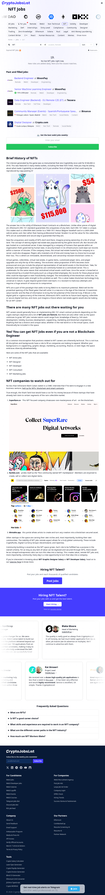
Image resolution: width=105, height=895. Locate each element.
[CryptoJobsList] (16, 3)
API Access (10, 839)
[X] (7, 767)
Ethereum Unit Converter (15, 879)
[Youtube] (25, 767)
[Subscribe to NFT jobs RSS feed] (20, 50)
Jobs (17, 40)
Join (75, 888)
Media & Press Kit (12, 835)
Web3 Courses (11, 798)
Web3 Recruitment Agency (64, 780)
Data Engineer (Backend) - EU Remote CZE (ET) (39, 100)
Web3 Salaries (11, 787)
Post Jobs (53, 581)
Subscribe (52, 147)
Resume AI (58, 831)
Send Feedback (12, 823)
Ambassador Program (14, 832)
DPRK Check (58, 794)
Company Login (59, 790)
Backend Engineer (24, 78)
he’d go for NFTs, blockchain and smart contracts (43, 388)
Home (10, 40)
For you (23, 24)
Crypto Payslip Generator (15, 868)
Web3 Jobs (10, 780)
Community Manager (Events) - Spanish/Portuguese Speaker (46, 111)
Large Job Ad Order (61, 787)
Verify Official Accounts (14, 842)
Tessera (71, 100)
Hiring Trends (59, 798)
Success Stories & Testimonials (65, 801)
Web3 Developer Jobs (14, 783)
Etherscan (57, 820)
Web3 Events (11, 794)
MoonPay (42, 78)
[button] (52, 80)
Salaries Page (15, 562)
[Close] (82, 889)
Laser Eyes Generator (14, 865)
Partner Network (60, 834)
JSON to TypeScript (13, 882)
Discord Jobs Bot (12, 805)
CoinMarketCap (59, 823)
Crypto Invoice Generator (15, 872)
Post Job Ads (58, 783)
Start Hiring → (52, 604)
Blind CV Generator (13, 875)
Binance (86, 111)
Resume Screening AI (62, 827)
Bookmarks (93, 50)
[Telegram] (16, 767)
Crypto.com (41, 122)
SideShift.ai (60, 632)
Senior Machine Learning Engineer (32, 89)
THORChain (57, 673)
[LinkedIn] (12, 767)
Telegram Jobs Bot (12, 801)
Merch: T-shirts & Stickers (15, 846)
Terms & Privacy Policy (14, 849)
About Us (9, 820)
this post (56, 680)
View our (52, 609)
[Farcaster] (30, 767)
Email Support (11, 827)
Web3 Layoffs (11, 790)
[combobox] (87, 45)
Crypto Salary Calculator (15, 861)
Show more (81, 35)
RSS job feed (10, 808)
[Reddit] (21, 767)
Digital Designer (23, 122)
